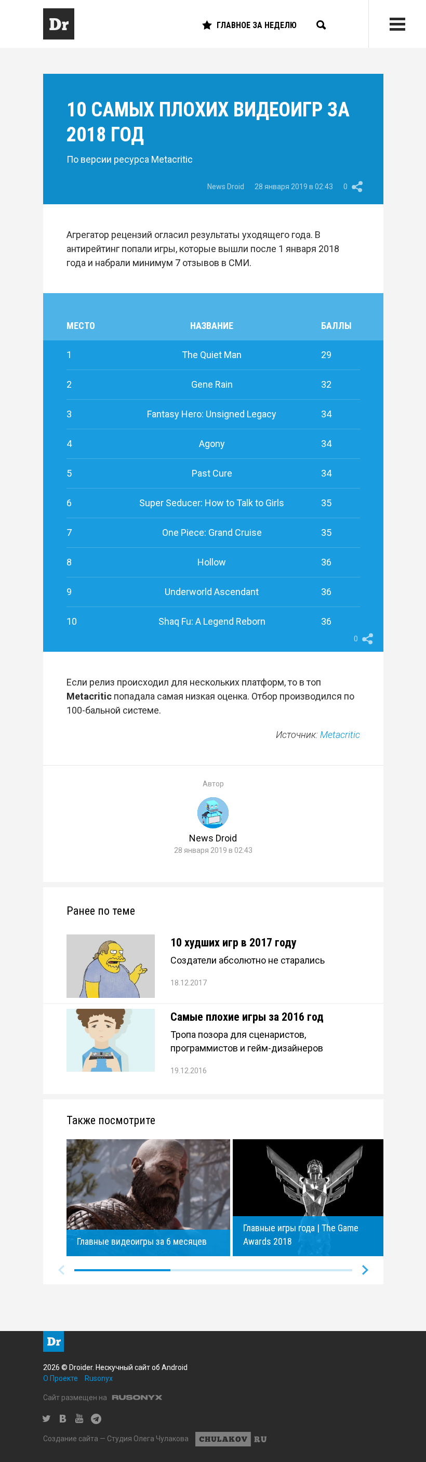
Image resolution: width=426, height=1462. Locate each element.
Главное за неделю (257, 25)
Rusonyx (99, 1378)
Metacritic (340, 734)
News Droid (225, 186)
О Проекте (60, 1378)
